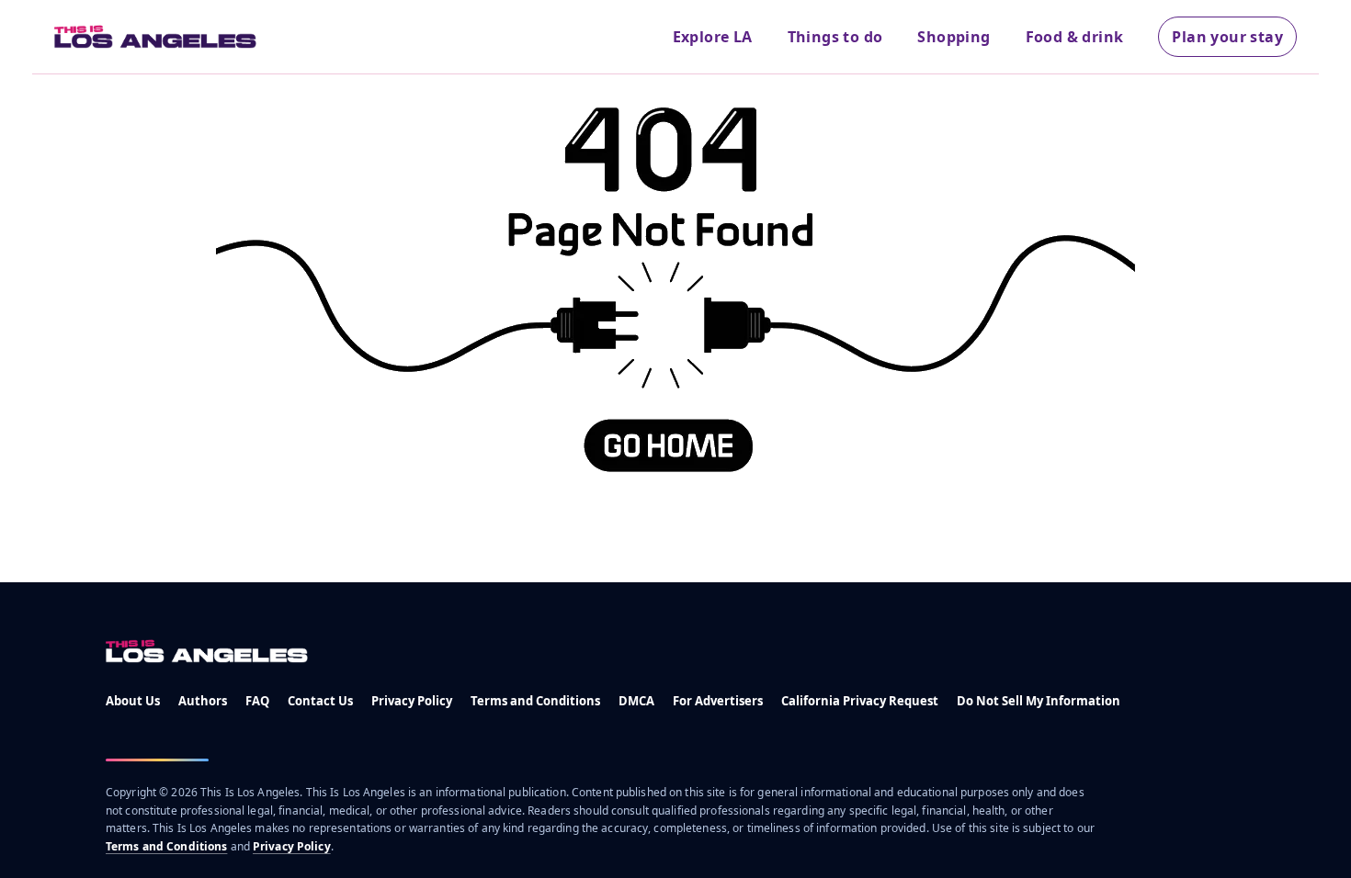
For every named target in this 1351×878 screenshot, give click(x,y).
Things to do (835, 37)
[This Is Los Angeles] (155, 37)
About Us (133, 700)
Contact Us (320, 700)
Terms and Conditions (535, 700)
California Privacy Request (859, 700)
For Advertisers (718, 700)
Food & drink (1075, 37)
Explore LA (713, 37)
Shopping (953, 37)
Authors (202, 700)
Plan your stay (1227, 37)
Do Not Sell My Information (1038, 700)
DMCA (636, 700)
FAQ (257, 700)
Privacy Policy (411, 700)
